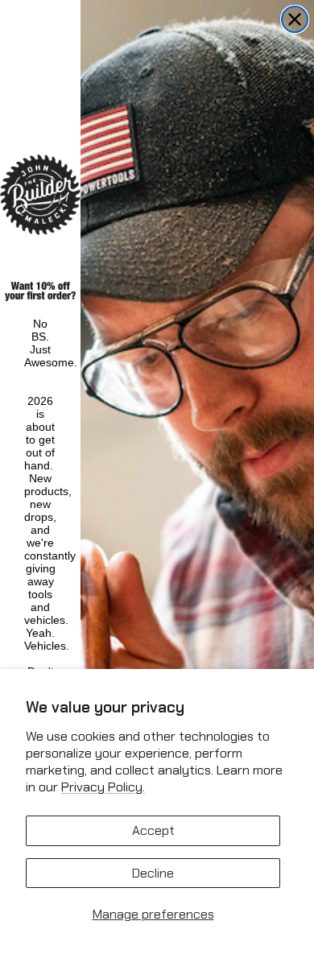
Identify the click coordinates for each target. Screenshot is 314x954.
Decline (153, 873)
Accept (153, 830)
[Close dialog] (295, 19)
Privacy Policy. (103, 786)
